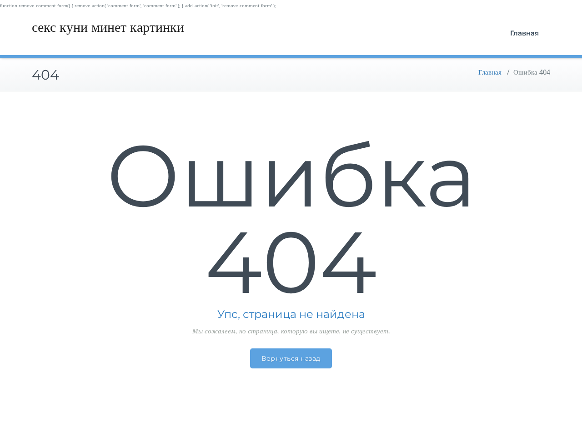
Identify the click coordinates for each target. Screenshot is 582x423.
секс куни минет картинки (108, 27)
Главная (524, 33)
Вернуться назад (291, 358)
